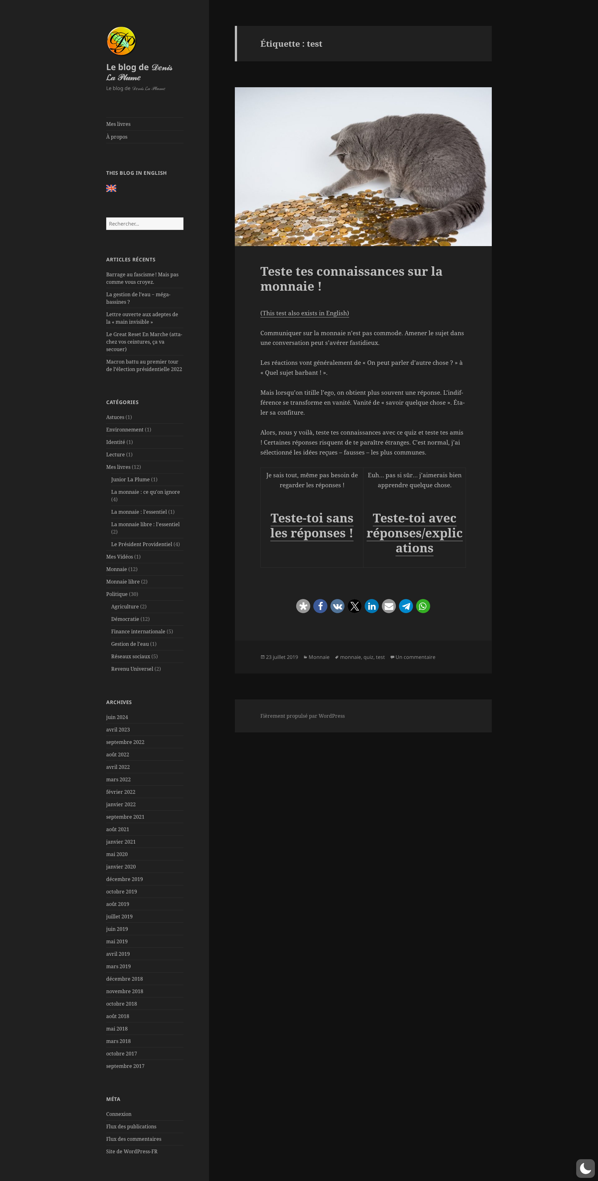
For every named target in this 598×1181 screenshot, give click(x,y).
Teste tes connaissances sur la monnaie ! (351, 278)
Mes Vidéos (119, 556)
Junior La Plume (130, 479)
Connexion (118, 1114)
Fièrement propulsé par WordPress (302, 715)
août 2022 (117, 754)
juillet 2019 (119, 916)
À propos (116, 136)
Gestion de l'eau (130, 644)
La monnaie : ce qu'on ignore (145, 491)
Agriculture (125, 606)
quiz (368, 657)
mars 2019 (118, 966)
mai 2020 (117, 854)
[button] (303, 606)
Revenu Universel (132, 668)
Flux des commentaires (133, 1139)
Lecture (115, 454)
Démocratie (125, 619)
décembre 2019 (124, 879)
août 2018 (117, 1016)
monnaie (350, 657)
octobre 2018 (121, 1003)
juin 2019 (117, 929)
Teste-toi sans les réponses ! (312, 525)
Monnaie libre (123, 581)
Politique (117, 594)
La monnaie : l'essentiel (139, 511)
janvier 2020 (121, 866)
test (380, 657)
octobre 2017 (121, 1053)
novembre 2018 (124, 991)
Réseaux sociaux (130, 656)
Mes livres (118, 124)
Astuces (115, 417)
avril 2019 (118, 953)
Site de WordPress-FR (132, 1151)
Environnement (125, 429)
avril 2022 (118, 767)
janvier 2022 (121, 804)
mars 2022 (118, 779)
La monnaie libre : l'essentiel (145, 524)
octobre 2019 (121, 891)
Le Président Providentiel (141, 544)
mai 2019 (117, 941)
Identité (115, 442)
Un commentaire (415, 657)
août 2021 (117, 829)
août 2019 (117, 904)
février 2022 (120, 791)
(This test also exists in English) (304, 313)
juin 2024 (117, 717)
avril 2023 (118, 729)
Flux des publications (131, 1126)
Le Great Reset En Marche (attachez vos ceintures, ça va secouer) (144, 342)
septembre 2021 (125, 816)
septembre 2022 (125, 742)
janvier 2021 (121, 841)
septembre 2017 (125, 1066)
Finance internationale (138, 631)
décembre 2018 (124, 978)
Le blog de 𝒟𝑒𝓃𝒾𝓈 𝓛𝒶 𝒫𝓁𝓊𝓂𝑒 (139, 72)
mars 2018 (118, 1041)
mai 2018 (117, 1028)
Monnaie (116, 569)
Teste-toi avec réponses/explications (415, 532)
